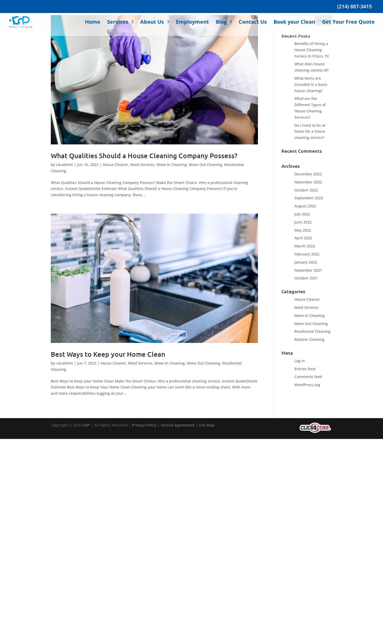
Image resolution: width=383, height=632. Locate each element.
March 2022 (304, 246)
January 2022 (305, 262)
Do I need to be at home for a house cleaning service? (309, 131)
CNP (86, 425)
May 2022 (302, 230)
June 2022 (303, 222)
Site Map (206, 425)
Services (117, 22)
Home (92, 22)
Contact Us (253, 22)
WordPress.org (307, 384)
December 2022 (308, 173)
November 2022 (308, 182)
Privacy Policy (144, 425)
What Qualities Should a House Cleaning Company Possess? (144, 155)
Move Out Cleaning (205, 164)
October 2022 (306, 190)
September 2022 (308, 197)
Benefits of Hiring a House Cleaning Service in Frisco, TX (311, 50)
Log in (299, 360)
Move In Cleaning (172, 164)
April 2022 (303, 237)
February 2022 (306, 254)
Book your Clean (294, 22)
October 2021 (306, 278)
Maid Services (142, 164)
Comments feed (308, 376)
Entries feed (305, 368)
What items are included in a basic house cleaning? (311, 84)
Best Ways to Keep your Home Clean (108, 354)
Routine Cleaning (309, 339)
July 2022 (302, 214)
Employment (192, 22)
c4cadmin (64, 164)
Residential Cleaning (312, 331)
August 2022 (305, 205)
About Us (152, 22)
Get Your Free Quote (348, 22)
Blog (221, 22)
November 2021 (308, 270)
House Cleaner (115, 164)
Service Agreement (178, 425)
